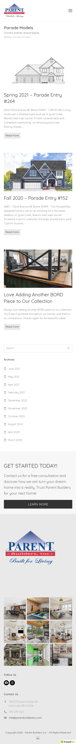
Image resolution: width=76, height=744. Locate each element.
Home (7, 37)
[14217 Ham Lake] (38, 631)
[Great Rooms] (61, 631)
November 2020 (17, 408)
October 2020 (16, 416)
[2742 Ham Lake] (61, 654)
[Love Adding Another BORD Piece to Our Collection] (38, 268)
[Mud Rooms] (38, 654)
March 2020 (15, 440)
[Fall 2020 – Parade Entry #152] (38, 171)
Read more (12, 135)
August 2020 (15, 424)
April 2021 (13, 384)
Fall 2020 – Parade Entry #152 (36, 198)
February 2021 (16, 392)
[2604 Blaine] (15, 608)
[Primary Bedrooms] (61, 608)
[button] (70, 10)
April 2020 (14, 432)
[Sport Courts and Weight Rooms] (38, 608)
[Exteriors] (15, 654)
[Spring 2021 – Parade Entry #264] (38, 68)
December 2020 (17, 400)
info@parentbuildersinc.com (25, 717)
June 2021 (14, 368)
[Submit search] (69, 348)
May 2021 (13, 376)
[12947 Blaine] (15, 631)
